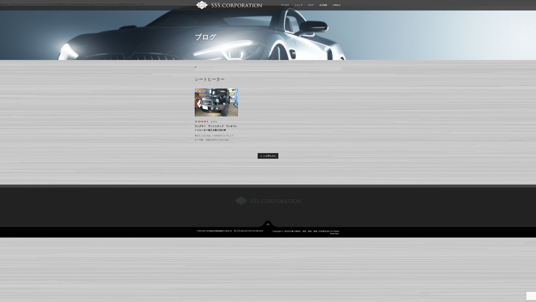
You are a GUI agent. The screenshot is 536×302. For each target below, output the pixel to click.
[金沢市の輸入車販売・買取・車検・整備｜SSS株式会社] (228, 5)
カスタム (214, 122)
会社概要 (323, 5)
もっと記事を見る (268, 156)
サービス (285, 5)
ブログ (311, 5)
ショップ (298, 5)
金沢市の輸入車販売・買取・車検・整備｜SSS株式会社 (307, 231)
